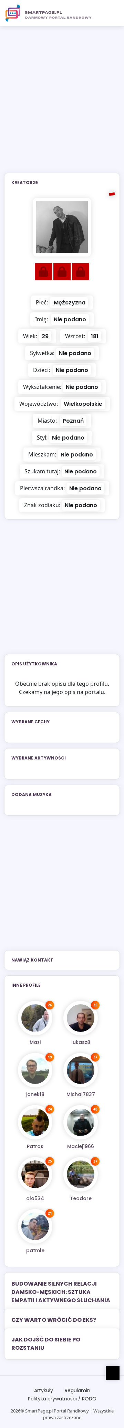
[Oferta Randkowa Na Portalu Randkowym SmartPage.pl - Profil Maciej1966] (80, 1122)
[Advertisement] (62, 104)
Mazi (35, 1042)
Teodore (81, 1198)
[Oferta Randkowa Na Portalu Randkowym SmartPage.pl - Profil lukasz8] (80, 1018)
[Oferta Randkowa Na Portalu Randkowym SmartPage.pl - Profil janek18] (35, 1070)
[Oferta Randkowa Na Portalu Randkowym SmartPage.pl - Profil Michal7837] (80, 1070)
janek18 (35, 1094)
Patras (35, 1146)
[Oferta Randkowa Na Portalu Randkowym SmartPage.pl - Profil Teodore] (80, 1174)
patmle (35, 1250)
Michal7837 (80, 1094)
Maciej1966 (80, 1146)
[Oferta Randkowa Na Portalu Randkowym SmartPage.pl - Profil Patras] (35, 1122)
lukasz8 (80, 1042)
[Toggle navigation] (110, 13)
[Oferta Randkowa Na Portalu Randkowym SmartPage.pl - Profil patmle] (35, 1226)
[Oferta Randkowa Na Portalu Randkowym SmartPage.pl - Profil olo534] (35, 1174)
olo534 (35, 1198)
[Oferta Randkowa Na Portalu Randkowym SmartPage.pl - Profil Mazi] (35, 1018)
